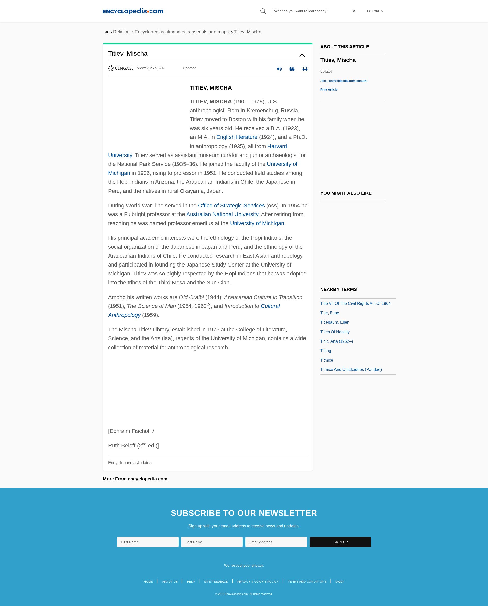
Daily (340, 581)
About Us (170, 581)
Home (148, 581)
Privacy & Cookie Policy (258, 581)
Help (191, 581)
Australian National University (222, 214)
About (343, 81)
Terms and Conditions (307, 581)
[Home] (133, 11)
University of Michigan (257, 223)
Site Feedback (216, 581)
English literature (236, 137)
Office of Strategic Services (231, 205)
